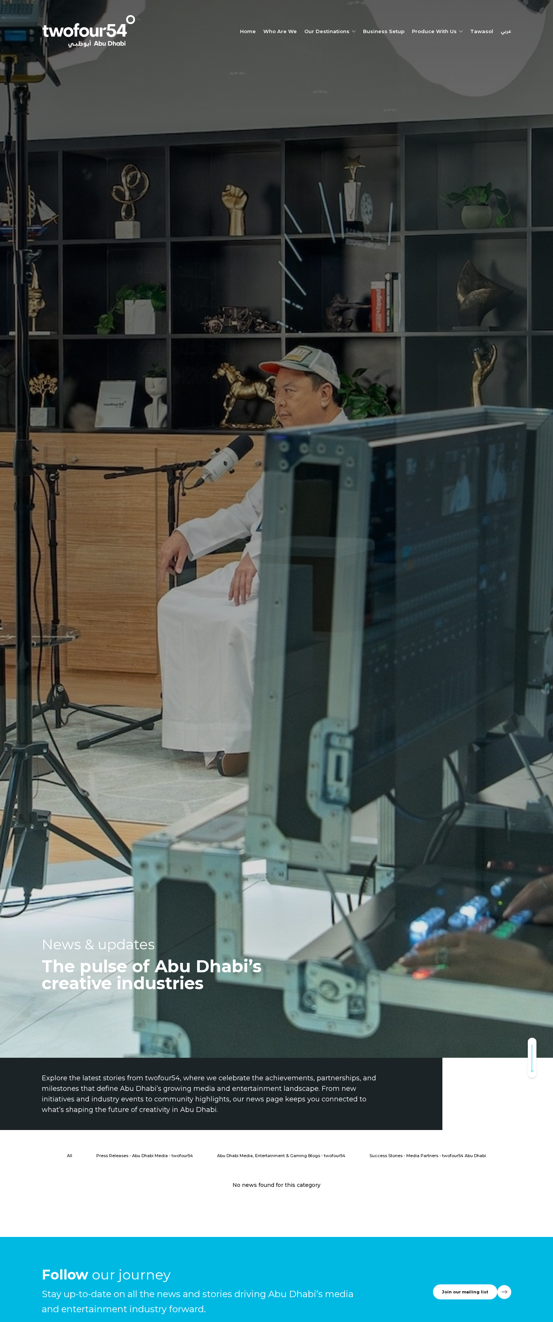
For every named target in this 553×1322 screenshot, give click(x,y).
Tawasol (481, 31)
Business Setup (383, 31)
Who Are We (280, 31)
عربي (506, 31)
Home (248, 31)
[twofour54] (89, 31)
